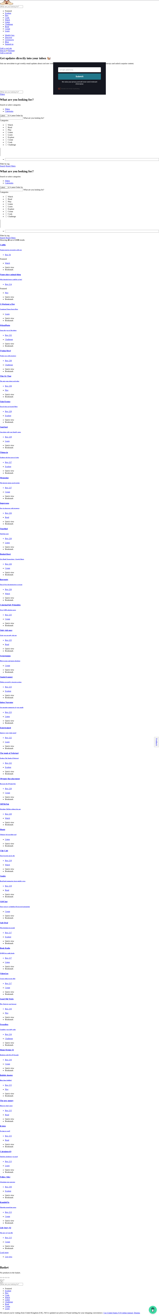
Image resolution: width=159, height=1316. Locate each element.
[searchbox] (82, 159)
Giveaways (9, 40)
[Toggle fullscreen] (6, 1277)
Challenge (12, 145)
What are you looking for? (33, 118)
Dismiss (137, 1313)
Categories (4, 120)
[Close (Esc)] (1, 1277)
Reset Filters (11, 166)
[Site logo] (18, 4)
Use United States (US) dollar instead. (118, 1313)
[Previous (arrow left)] (1, 1279)
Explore (11, 137)
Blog (7, 42)
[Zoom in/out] (8, 1277)
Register (11, 51)
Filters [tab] (7, 109)
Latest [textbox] (12, 115)
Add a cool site (6, 48)
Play (9, 130)
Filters (2, 94)
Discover (8, 37)
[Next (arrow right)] (3, 1279)
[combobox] (12, 115)
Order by (19, 115)
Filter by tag (4, 164)
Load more (4, 1252)
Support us (9, 44)
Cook (10, 142)
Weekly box (9, 35)
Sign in (3, 51)
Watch (10, 125)
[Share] (3, 1277)
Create (10, 140)
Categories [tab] (9, 111)
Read (10, 127)
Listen (10, 132)
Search (2, 166)
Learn (10, 135)
